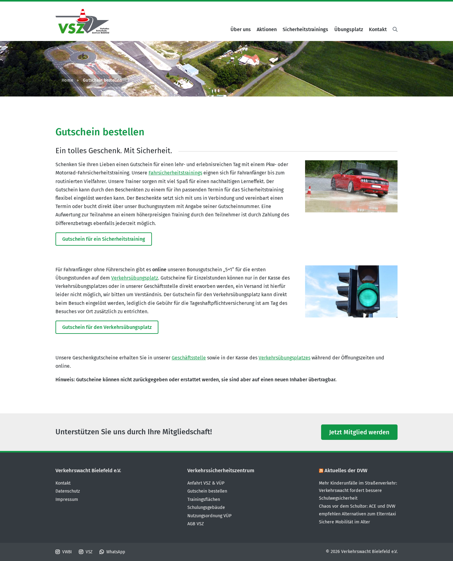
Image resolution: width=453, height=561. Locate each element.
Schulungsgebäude (206, 507)
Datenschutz (67, 491)
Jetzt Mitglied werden (359, 432)
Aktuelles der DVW (345, 470)
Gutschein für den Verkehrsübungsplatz (107, 327)
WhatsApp (115, 552)
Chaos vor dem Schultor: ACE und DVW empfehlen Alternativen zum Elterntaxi (357, 510)
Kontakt (378, 29)
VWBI (67, 552)
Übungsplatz (348, 29)
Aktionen (267, 29)
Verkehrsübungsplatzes (284, 358)
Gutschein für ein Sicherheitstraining (103, 239)
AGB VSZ (195, 523)
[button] (394, 29)
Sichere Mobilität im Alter (344, 522)
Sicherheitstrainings (305, 29)
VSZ (89, 552)
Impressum (66, 499)
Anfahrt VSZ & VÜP (205, 483)
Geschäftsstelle (189, 358)
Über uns (241, 29)
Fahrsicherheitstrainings (175, 173)
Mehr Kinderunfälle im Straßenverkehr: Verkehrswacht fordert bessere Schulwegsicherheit (358, 491)
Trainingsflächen (203, 499)
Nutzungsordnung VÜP (209, 515)
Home (67, 80)
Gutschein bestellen (207, 491)
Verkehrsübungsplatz (134, 278)
